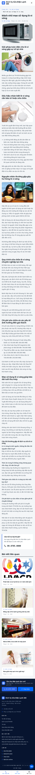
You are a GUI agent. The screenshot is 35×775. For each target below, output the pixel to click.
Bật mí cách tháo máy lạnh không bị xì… (13, 737)
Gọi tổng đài (5, 773)
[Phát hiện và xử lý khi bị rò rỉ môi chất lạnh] (17, 568)
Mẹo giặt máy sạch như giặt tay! (13, 671)
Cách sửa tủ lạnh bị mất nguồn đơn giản (13, 739)
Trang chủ (5, 9)
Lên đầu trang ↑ (17, 768)
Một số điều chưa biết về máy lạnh (14, 642)
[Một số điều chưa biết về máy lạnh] (17, 628)
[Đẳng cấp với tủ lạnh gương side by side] (17, 598)
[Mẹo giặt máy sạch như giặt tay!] (17, 657)
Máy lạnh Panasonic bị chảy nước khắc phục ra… (15, 741)
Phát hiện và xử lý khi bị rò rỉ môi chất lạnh (17, 582)
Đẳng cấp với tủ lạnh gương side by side (16, 612)
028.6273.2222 (8, 754)
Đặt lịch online (8, 759)
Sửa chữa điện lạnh (7, 730)
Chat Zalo (26, 689)
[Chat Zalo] (32, 766)
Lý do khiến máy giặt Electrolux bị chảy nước (14, 744)
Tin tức (4, 724)
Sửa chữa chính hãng (8, 727)
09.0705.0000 (13, 546)
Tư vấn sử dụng (14, 9)
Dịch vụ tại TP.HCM (7, 721)
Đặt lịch (29, 773)
